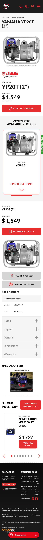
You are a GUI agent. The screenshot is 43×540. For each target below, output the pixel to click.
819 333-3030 (10, 489)
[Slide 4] (20, 456)
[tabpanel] (30, 485)
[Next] (39, 456)
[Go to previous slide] (6, 50)
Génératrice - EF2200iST (28, 421)
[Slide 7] (28, 456)
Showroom (6, 18)
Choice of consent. (22, 516)
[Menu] (38, 6)
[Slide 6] (25, 456)
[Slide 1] (21, 195)
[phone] (27, 6)
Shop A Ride (14, 527)
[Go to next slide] (37, 50)
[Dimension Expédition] (6, 6)
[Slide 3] (17, 456)
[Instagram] (32, 498)
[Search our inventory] (21, 6)
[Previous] (4, 456)
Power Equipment (17, 18)
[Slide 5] (23, 456)
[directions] (32, 6)
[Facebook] (36, 498)
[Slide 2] (14, 456)
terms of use (12, 516)
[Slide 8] (31, 456)
